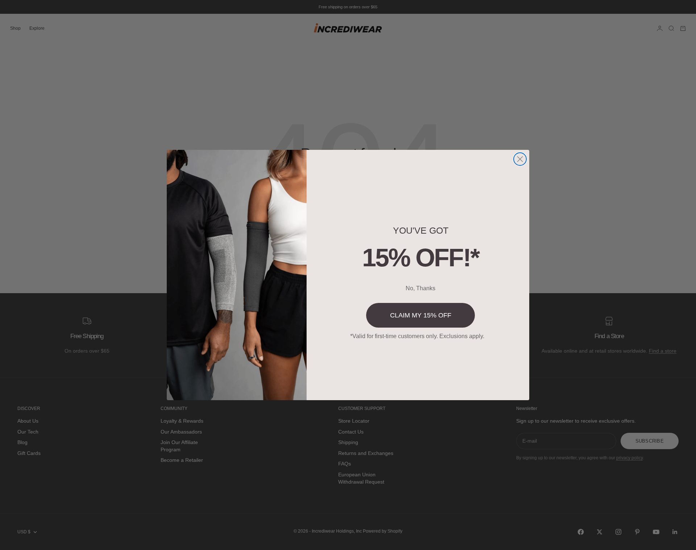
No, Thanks (420, 288)
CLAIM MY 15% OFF (420, 315)
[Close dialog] (520, 159)
